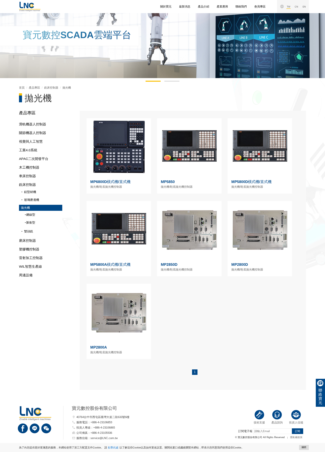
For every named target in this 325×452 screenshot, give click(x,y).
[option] (162, 45)
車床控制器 (27, 176)
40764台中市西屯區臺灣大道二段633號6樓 (102, 417)
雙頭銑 (28, 231)
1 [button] (147, 82)
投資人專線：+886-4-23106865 (95, 427)
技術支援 (259, 422)
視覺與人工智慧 (31, 141)
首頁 (22, 87)
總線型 (30, 214)
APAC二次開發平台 (33, 159)
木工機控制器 (29, 167)
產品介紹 (203, 6)
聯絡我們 (241, 6)
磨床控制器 (27, 241)
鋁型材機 (30, 192)
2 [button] (166, 82)
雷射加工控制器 (31, 258)
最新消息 (184, 6)
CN (296, 6)
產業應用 (222, 6)
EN (304, 6)
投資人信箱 (296, 422)
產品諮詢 (277, 422)
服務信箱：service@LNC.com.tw (97, 438)
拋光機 (66, 87)
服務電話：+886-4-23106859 (94, 422)
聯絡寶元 (320, 396)
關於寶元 (166, 6)
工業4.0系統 (28, 150)
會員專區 (260, 6)
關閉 (304, 447)
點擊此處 (113, 447)
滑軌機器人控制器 (32, 124)
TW (288, 6)
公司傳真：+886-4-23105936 (94, 432)
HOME (29, 6)
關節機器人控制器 (32, 133)
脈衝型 (30, 222)
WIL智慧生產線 (30, 266)
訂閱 (297, 431)
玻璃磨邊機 (31, 199)
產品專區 (34, 87)
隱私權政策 (296, 437)
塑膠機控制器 (29, 249)
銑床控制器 (51, 87)
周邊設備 (26, 275)
